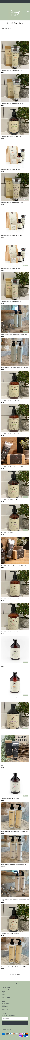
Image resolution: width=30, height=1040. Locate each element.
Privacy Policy (4, 1006)
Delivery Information (6, 1003)
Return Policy (4, 1008)
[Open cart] (27, 11)
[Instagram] (16, 983)
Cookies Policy (5, 1009)
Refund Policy (4, 1005)
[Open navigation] (2, 12)
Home (3, 28)
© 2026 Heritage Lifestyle (7, 1029)
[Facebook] (13, 983)
